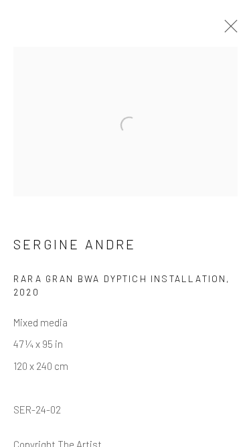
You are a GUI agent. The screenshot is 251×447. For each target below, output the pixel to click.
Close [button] (228, 30)
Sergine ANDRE (75, 244)
